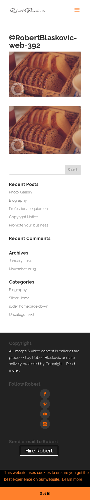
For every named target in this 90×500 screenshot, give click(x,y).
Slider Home (19, 298)
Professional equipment (29, 208)
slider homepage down (28, 306)
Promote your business (28, 225)
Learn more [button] (72, 479)
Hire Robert (39, 451)
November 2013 (22, 269)
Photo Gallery (20, 192)
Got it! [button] (45, 493)
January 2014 (20, 261)
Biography (18, 200)
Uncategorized (21, 314)
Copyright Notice (23, 217)
